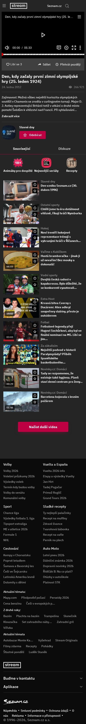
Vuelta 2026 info (54, 471)
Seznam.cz (54, 5)
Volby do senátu (14, 492)
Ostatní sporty (50, 205)
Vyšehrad (44, 640)
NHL (6, 540)
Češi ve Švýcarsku (15, 571)
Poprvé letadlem (14, 560)
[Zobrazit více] (43, 678)
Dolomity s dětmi (14, 582)
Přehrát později (70, 64)
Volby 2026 (10, 471)
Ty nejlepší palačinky (57, 513)
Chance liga (11, 513)
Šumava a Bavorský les (18, 566)
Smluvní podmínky (33, 710)
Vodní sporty (49, 275)
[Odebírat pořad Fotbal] (34, 331)
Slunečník (70, 616)
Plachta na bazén (27, 616)
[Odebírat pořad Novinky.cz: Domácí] (34, 378)
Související (21, 148)
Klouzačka (10, 622)
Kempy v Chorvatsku (16, 555)
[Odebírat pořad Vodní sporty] (34, 284)
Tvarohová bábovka (56, 529)
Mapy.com (10, 597)
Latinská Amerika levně (19, 577)
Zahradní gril (65, 622)
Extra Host (47, 299)
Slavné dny (48, 181)
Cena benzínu (12, 603)
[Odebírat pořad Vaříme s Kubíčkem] (34, 261)
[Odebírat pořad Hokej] (34, 237)
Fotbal (45, 322)
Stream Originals (66, 640)
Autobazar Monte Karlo (18, 640)
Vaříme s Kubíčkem (53, 252)
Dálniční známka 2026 (58, 560)
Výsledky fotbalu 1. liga (18, 518)
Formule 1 (10, 535)
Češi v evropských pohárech (44, 603)
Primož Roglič (52, 492)
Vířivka (8, 628)
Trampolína (51, 616)
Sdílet (47, 64)
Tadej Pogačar (52, 487)
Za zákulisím (49, 346)
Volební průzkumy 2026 (19, 476)
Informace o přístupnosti (44, 716)
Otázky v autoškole (55, 577)
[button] (79, 17)
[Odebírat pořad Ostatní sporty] (34, 214)
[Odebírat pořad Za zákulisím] (34, 355)
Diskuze (64, 148)
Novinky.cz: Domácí (54, 369)
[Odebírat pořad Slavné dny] (34, 190)
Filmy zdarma (12, 646)
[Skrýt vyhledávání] (38, 6)
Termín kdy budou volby (19, 487)
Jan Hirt (48, 482)
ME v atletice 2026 (15, 529)
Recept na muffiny (55, 518)
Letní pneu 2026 (53, 555)
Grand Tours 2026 (54, 498)
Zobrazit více (11, 116)
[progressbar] (43, 54)
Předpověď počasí (33, 597)
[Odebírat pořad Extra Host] (34, 308)
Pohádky (47, 646)
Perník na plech (53, 540)
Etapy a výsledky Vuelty (58, 476)
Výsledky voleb (13, 482)
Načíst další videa (43, 427)
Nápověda (10, 710)
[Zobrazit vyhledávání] (67, 6)
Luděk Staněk (38, 652)
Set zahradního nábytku (37, 622)
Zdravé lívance (52, 524)
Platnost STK (51, 582)
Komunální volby (14, 498)
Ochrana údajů (58, 710)
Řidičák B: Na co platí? (58, 571)
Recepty (31, 646)
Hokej (45, 228)
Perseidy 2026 (59, 597)
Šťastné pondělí (13, 652)
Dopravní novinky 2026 (58, 566)
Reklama (18, 716)
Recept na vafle (53, 535)
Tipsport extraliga (15, 524)
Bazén (7, 616)
